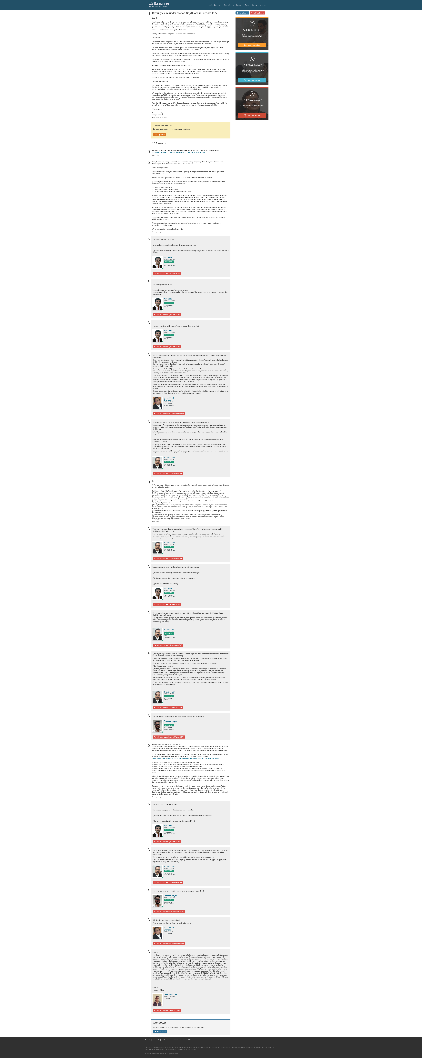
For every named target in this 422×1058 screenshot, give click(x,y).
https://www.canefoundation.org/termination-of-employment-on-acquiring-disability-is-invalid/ (186, 758)
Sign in (247, 5)
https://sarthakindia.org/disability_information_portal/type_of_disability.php (178, 152)
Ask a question (160, 135)
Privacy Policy (187, 1040)
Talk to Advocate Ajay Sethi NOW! (168, 273)
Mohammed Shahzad (169, 399)
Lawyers (239, 5)
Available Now (168, 261)
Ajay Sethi (168, 257)
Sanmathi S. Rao (170, 995)
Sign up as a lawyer (259, 5)
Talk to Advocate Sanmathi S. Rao (168, 1011)
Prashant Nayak (170, 721)
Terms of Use (177, 1040)
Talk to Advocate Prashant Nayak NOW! (170, 737)
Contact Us (156, 1040)
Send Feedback (166, 1040)
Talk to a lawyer (228, 5)
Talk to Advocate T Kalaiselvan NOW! (169, 473)
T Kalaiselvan (169, 458)
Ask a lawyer (161, 1032)
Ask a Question (214, 5)
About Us (148, 1040)
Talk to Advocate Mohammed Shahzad (170, 414)
